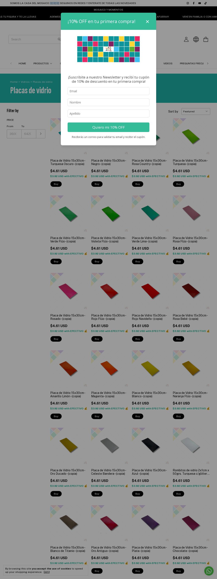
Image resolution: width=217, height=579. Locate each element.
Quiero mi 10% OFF (108, 127)
